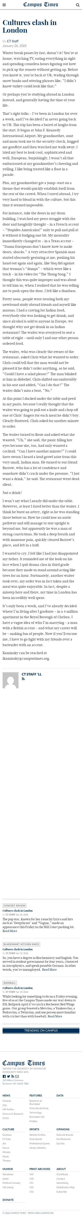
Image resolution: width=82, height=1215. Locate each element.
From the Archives (38, 1108)
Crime (6, 1118)
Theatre (7, 1161)
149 (31, 1174)
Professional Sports (39, 1143)
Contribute (62, 1174)
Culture (8, 1129)
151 (31, 1183)
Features (35, 1095)
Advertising (62, 1183)
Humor (8, 1169)
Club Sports (35, 1139)
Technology (35, 1112)
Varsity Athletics (37, 1148)
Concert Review (14, 906)
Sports (34, 1129)
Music (6, 1156)
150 (31, 1179)
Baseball (10, 983)
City (5, 1105)
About (61, 1169)
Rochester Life (36, 1117)
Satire (6, 1179)
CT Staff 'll (32, 674)
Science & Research (13, 1114)
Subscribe (62, 1192)
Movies (6, 1152)
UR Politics (8, 1109)
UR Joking (8, 1187)
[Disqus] (41, 744)
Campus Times (40, 4)
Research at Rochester (35, 1102)
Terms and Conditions (40, 1213)
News (6, 1095)
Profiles (33, 1121)
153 (31, 1192)
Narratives (8, 1174)
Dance (6, 1148)
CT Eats (7, 1139)
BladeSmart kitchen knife (21, 944)
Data (60, 1095)
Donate (8, 1200)
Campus (7, 1101)
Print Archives (39, 1169)
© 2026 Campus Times (14, 1213)
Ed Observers (63, 1139)
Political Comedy (11, 1183)
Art (4, 1143)
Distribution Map (65, 1187)
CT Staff (13, 41)
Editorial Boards (65, 1135)
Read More (10, 931)
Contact (61, 1179)
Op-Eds (60, 1143)
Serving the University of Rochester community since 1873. (24, 1070)
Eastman (7, 1135)
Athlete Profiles (37, 1135)
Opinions (63, 1129)
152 (31, 1187)
